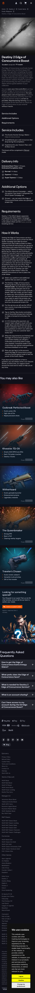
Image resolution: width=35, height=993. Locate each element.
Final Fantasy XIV (7, 901)
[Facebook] (3, 740)
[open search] (20, 3)
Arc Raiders (5, 861)
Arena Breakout (6, 863)
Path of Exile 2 (6, 919)
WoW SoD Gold (6, 844)
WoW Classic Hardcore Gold (11, 849)
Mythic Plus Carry (7, 792)
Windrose (5, 928)
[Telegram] (17, 740)
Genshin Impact (7, 930)
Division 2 (5, 885)
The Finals (5, 921)
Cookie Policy (6, 761)
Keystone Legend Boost (9, 806)
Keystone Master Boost (9, 809)
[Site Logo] (3, 3)
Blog (7, 745)
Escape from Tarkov (8, 896)
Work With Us (6, 773)
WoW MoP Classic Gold (9, 827)
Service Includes (9, 113)
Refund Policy (6, 759)
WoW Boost (5, 780)
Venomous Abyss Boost (9, 799)
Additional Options (10, 118)
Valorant (4, 923)
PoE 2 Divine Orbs (7, 851)
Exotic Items (22, 9)
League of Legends (8, 906)
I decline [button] (21, 980)
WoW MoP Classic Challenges (11, 832)
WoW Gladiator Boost (8, 811)
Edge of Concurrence (12, 137)
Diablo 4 (4, 883)
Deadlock (5, 872)
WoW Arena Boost (7, 787)
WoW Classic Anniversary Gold (11, 846)
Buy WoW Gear (6, 813)
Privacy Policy (6, 757)
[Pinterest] (13, 740)
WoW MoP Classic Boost (9, 821)
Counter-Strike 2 (7, 870)
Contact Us (5, 768)
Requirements (8, 123)
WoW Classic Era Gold (9, 842)
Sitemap (4, 771)
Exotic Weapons (7, 11)
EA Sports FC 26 (7, 894)
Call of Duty (5, 868)
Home (3, 9)
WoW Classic (6, 934)
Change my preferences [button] (21, 985)
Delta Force (5, 876)
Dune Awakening (7, 890)
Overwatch (5, 914)
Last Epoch (5, 903)
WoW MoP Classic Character (11, 830)
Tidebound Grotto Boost (9, 802)
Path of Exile (5, 916)
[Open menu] (31, 3)
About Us (4, 766)
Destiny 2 (12, 9)
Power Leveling (26, 222)
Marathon (5, 908)
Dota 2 (4, 888)
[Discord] (22, 740)
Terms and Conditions (8, 764)
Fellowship (5, 899)
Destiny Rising (6, 881)
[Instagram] (8, 740)
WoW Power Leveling (8, 790)
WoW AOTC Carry (7, 804)
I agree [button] (21, 976)
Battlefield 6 (5, 865)
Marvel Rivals (6, 910)
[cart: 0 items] (25, 3)
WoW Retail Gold (7, 839)
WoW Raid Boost (7, 783)
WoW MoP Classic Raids (9, 825)
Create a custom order (13, 607)
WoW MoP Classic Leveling (10, 823)
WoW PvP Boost (7, 785)
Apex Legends (6, 858)
